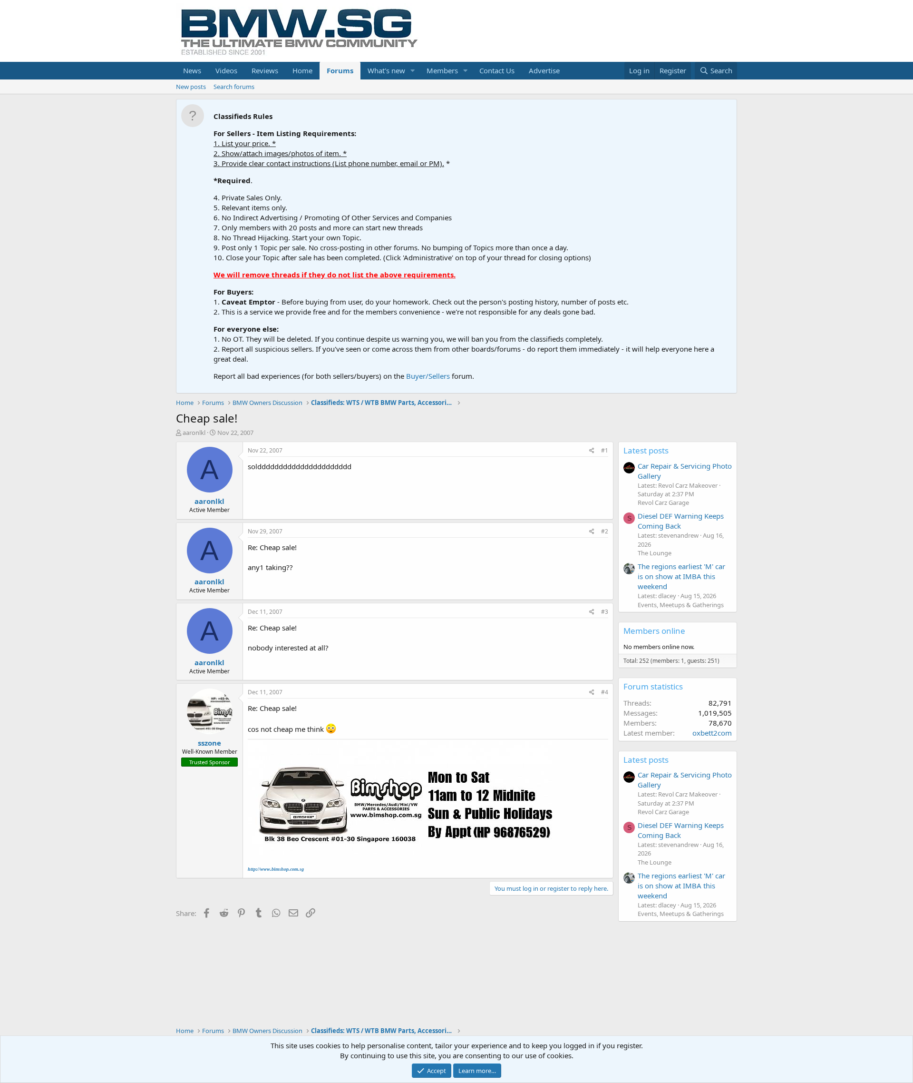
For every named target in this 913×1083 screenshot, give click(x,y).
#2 (604, 531)
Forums (340, 70)
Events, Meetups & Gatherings (681, 605)
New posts (191, 86)
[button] (412, 70)
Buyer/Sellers (428, 376)
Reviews (265, 70)
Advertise (544, 70)
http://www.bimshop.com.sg (276, 869)
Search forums (234, 86)
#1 (604, 450)
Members (442, 70)
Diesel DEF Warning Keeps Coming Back (681, 521)
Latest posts (646, 450)
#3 (604, 612)
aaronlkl (194, 432)
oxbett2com (712, 733)
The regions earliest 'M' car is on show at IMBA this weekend (681, 576)
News (192, 70)
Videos (226, 70)
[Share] (592, 450)
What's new (386, 70)
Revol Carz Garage (663, 502)
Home (302, 70)
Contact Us (497, 70)
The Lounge (654, 553)
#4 (604, 692)
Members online (654, 630)
